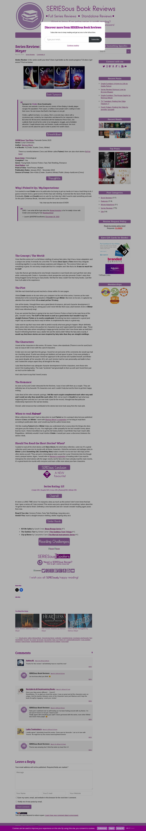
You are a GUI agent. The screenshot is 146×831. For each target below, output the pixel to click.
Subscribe (95, 39)
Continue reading (73, 45)
